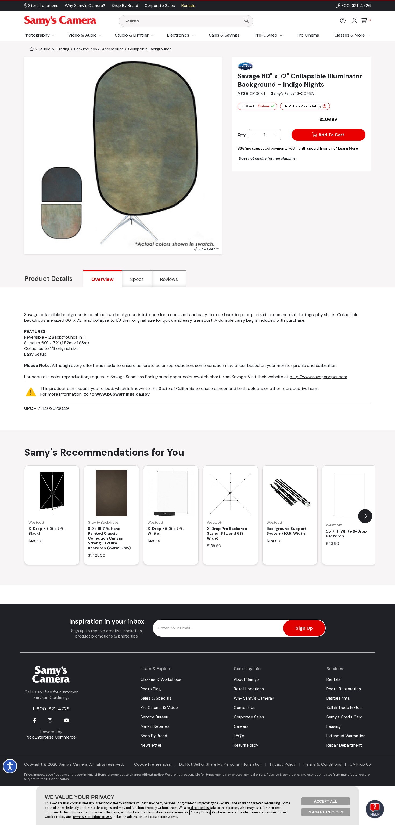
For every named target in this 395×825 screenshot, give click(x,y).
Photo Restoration (343, 689)
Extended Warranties (345, 736)
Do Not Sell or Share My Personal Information (220, 764)
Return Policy (246, 745)
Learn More (348, 148)
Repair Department (344, 745)
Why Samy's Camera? (254, 698)
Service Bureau (154, 717)
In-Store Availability (303, 106)
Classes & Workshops (161, 679)
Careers (241, 726)
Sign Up (304, 628)
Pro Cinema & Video (159, 707)
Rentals (333, 679)
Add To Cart (331, 135)
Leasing (333, 726)
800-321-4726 (356, 5)
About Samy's (247, 679)
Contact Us (245, 707)
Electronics (178, 35)
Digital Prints (338, 698)
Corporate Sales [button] (160, 5)
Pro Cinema (308, 35)
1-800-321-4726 (51, 708)
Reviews (169, 279)
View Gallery (208, 249)
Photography (37, 35)
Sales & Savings (224, 35)
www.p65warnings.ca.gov (122, 394)
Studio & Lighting (132, 35)
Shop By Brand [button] (125, 5)
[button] (365, 516)
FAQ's (239, 736)
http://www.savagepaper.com (318, 376)
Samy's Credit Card (344, 717)
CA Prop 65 (360, 764)
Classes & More (349, 35)
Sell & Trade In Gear (344, 707)
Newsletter (151, 745)
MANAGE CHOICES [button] (325, 812)
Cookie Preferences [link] (152, 764)
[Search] (246, 21)
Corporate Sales (249, 717)
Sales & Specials (156, 698)
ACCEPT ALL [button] (325, 801)
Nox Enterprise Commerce (51, 737)
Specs (137, 279)
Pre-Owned (266, 35)
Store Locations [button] (42, 5)
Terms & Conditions (322, 764)
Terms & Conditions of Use (92, 817)
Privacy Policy (283, 764)
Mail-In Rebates (155, 726)
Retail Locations (249, 689)
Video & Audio (82, 35)
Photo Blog (151, 689)
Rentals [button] (188, 5)
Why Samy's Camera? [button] (85, 5)
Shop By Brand (154, 736)
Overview (102, 279)
